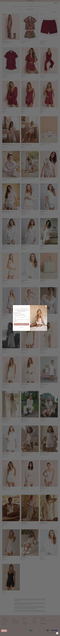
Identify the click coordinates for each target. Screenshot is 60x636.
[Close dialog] (46, 306)
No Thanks (21, 327)
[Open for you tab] (57, 633)
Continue (21, 324)
